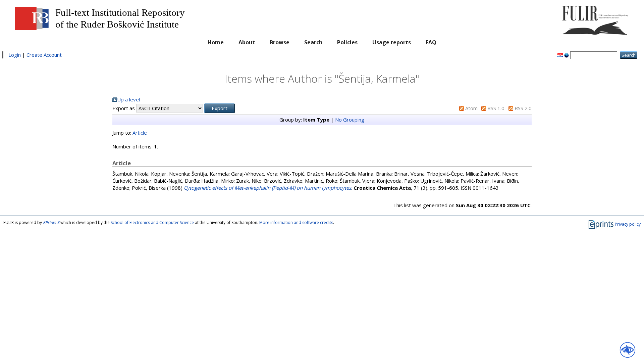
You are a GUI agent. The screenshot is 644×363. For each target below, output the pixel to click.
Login (14, 54)
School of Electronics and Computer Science (152, 222)
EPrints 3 (51, 222)
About (246, 42)
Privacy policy (628, 224)
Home (216, 42)
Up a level (128, 99)
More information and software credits (296, 222)
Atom (471, 108)
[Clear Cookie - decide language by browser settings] (566, 54)
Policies (347, 42)
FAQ (431, 42)
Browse (279, 42)
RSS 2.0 (523, 108)
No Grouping (349, 119)
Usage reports (391, 42)
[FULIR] (556, 17)
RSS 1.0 (495, 108)
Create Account (44, 54)
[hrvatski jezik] (560, 54)
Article (139, 132)
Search (313, 42)
